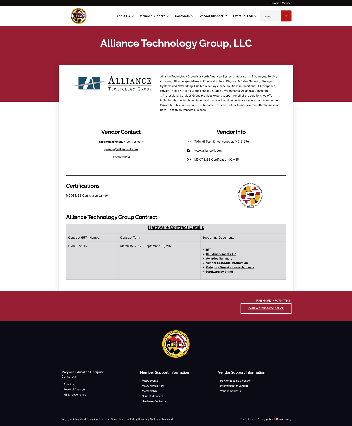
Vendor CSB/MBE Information (227, 263)
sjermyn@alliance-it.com (121, 149)
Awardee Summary (219, 258)
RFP (208, 249)
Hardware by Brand (219, 271)
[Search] (286, 15)
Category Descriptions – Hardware (230, 267)
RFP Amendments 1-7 (221, 254)
